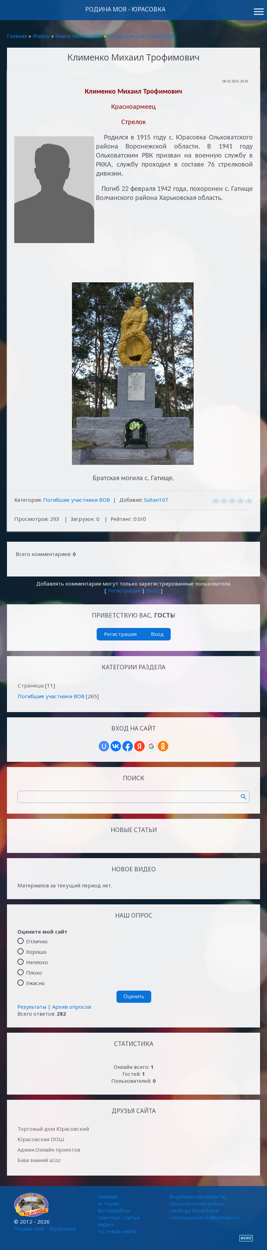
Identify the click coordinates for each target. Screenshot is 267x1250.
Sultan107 (156, 499)
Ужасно (35, 982)
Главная (17, 35)
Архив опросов (71, 1006)
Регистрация (124, 590)
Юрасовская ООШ (40, 1139)
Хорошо (36, 951)
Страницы (31, 685)
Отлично (37, 940)
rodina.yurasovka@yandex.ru (204, 1217)
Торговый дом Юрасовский (53, 1128)
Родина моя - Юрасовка (125, 9)
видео (105, 1224)
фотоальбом (114, 1210)
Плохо (34, 972)
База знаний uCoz (39, 1159)
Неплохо (37, 961)
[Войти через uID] (104, 746)
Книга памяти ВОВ (78, 35)
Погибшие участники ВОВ (141, 35)
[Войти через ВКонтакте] (116, 746)
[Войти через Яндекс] (139, 746)
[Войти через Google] (151, 746)
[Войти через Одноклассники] (163, 746)
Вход (152, 590)
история (108, 1203)
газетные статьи (118, 1217)
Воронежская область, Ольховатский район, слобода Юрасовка (198, 1203)
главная (108, 1196)
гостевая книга (117, 1231)
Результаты (31, 1006)
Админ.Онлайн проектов (48, 1149)
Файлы (41, 35)
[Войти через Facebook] (127, 746)
